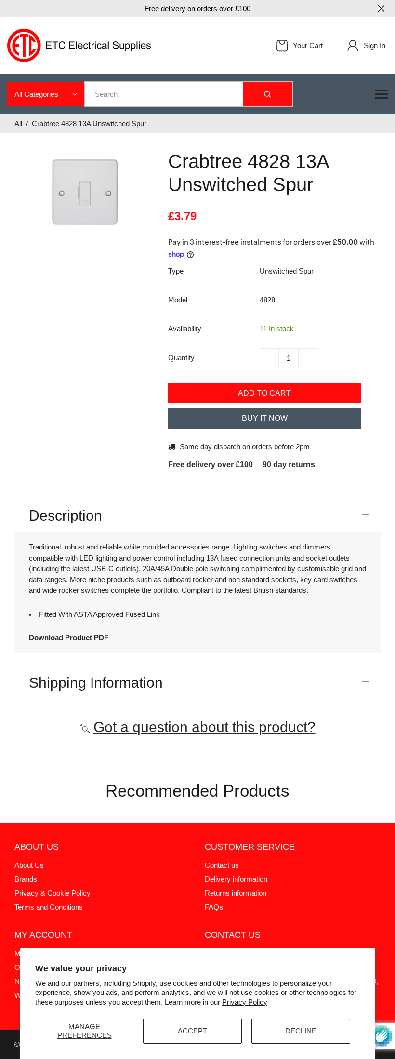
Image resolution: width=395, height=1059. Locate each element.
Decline (300, 1031)
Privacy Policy (244, 1002)
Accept (192, 1031)
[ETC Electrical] (79, 44)
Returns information (235, 893)
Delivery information (236, 879)
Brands (25, 879)
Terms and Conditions (48, 907)
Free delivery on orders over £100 (197, 8)
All (18, 123)
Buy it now (265, 418)
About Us (29, 865)
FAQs (214, 907)
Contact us (222, 865)
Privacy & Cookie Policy (52, 893)
